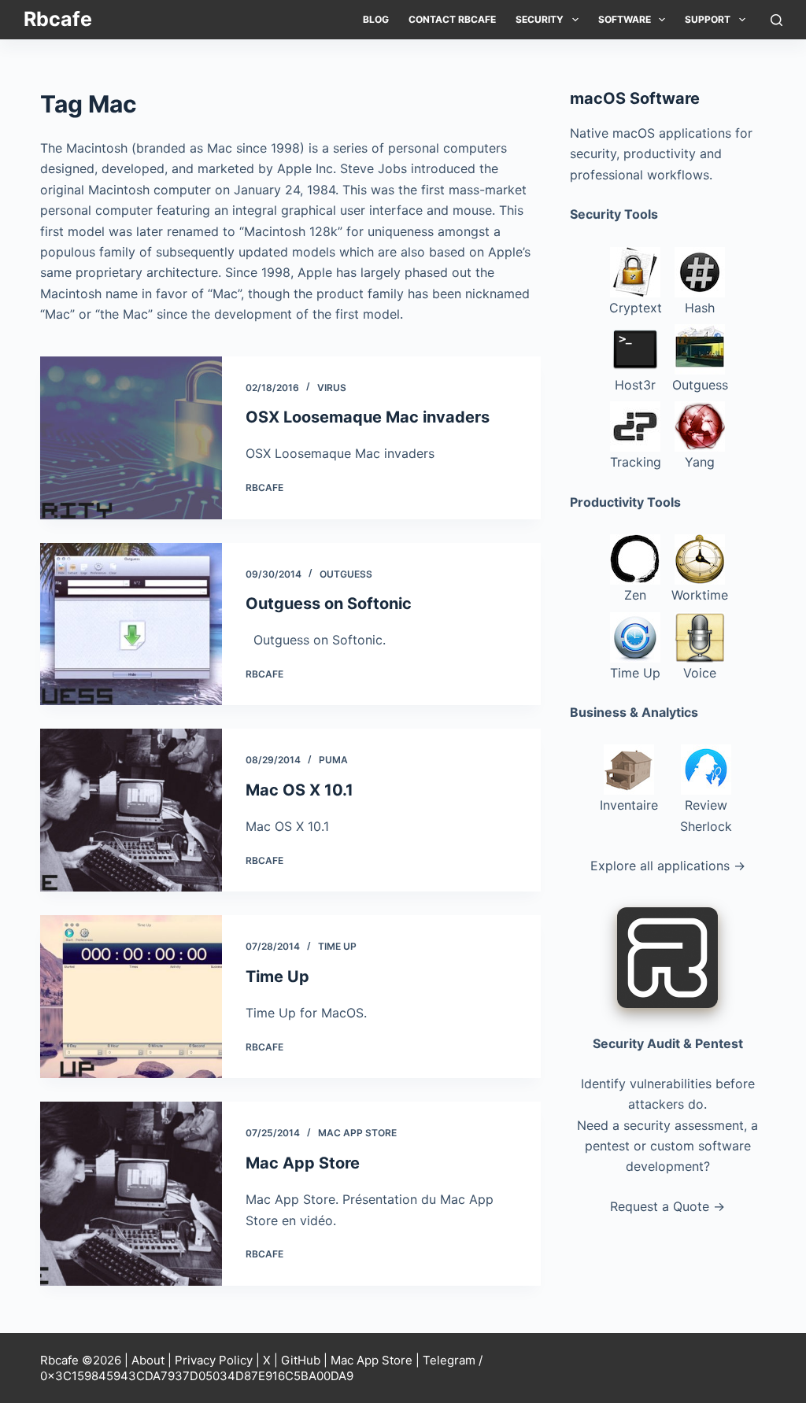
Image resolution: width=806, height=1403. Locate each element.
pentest (607, 1146)
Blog (376, 19)
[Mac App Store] (130, 1193)
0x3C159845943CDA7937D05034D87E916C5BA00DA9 (196, 1375)
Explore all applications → (667, 865)
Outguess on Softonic (329, 603)
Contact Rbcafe (452, 19)
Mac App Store (357, 1133)
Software (624, 19)
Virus (331, 387)
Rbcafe (58, 19)
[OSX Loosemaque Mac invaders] (130, 437)
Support (707, 19)
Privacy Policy (214, 1360)
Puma (333, 760)
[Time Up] (130, 996)
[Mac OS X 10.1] (130, 810)
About (148, 1360)
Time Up (337, 946)
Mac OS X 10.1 (299, 790)
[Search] (776, 20)
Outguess (346, 574)
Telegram (449, 1360)
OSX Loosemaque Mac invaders (368, 417)
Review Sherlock (706, 815)
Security (540, 19)
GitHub (300, 1360)
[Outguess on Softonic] (130, 624)
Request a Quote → (667, 1206)
